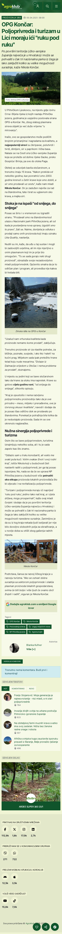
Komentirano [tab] (18, 689)
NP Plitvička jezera (17, 632)
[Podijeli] (46, 927)
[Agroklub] (12, 6)
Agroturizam (36, 632)
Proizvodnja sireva (17, 627)
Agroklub (30, 923)
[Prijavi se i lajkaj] (37, 927)
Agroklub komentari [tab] (12, 661)
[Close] (47, 6)
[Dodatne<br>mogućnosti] (55, 927)
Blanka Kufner (34, 645)
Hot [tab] (5, 689)
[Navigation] (56, 6)
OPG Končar (14, 621)
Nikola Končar (32, 621)
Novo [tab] (31, 689)
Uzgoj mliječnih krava (40, 627)
